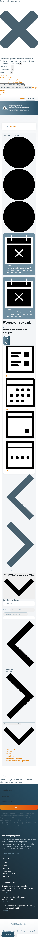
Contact (32, 931)
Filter (5, 610)
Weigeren (20, 85)
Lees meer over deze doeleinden (12, 82)
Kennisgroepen (8, 871)
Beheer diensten (6, 78)
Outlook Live (9, 756)
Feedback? (7, 934)
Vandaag (7, 572)
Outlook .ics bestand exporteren (17, 761)
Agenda (6, 868)
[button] (19, 30)
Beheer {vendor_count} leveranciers (13, 80)
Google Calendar (11, 749)
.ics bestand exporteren (14, 758)
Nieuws (5, 863)
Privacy (2, 93)
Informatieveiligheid (10, 931)
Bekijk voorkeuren (7, 88)
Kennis (5, 865)
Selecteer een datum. (11, 600)
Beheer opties (5, 75)
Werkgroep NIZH (9, 874)
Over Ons (6, 877)
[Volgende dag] (20, 567)
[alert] (19, 254)
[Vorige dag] (20, 520)
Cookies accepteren (8, 85)
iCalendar (8, 751)
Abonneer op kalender (12, 724)
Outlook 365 (9, 754)
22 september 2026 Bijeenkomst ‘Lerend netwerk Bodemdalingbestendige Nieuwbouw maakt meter (18, 888)
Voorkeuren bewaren (23, 88)
